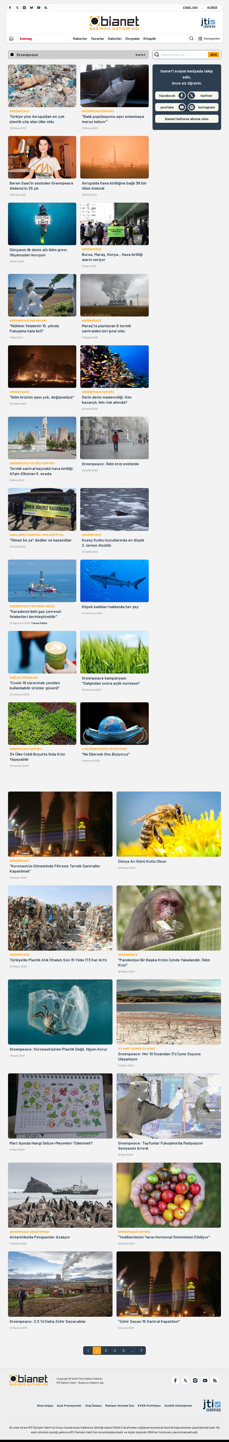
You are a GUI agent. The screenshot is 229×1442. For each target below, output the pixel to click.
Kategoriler (212, 38)
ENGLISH (190, 7)
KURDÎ (212, 7)
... (132, 1350)
